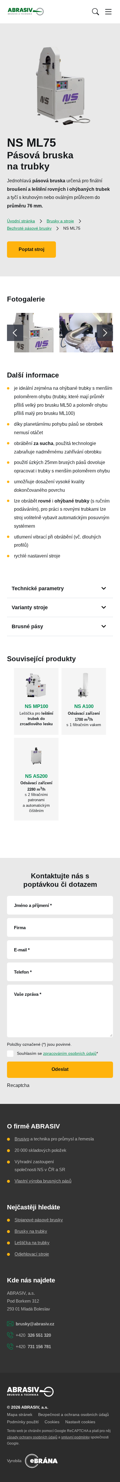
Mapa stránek (19, 1414)
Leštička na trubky (32, 1242)
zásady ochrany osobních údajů (32, 1437)
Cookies (52, 1421)
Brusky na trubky (31, 1231)
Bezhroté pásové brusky (29, 228)
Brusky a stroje (60, 221)
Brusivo (22, 1138)
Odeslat (60, 1069)
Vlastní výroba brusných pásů (43, 1180)
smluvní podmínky (75, 1437)
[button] (95, 11)
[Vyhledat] (95, 11)
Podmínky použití (23, 1421)
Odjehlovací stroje (32, 1253)
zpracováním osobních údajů (69, 1053)
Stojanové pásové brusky (39, 1219)
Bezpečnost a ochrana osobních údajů (73, 1414)
